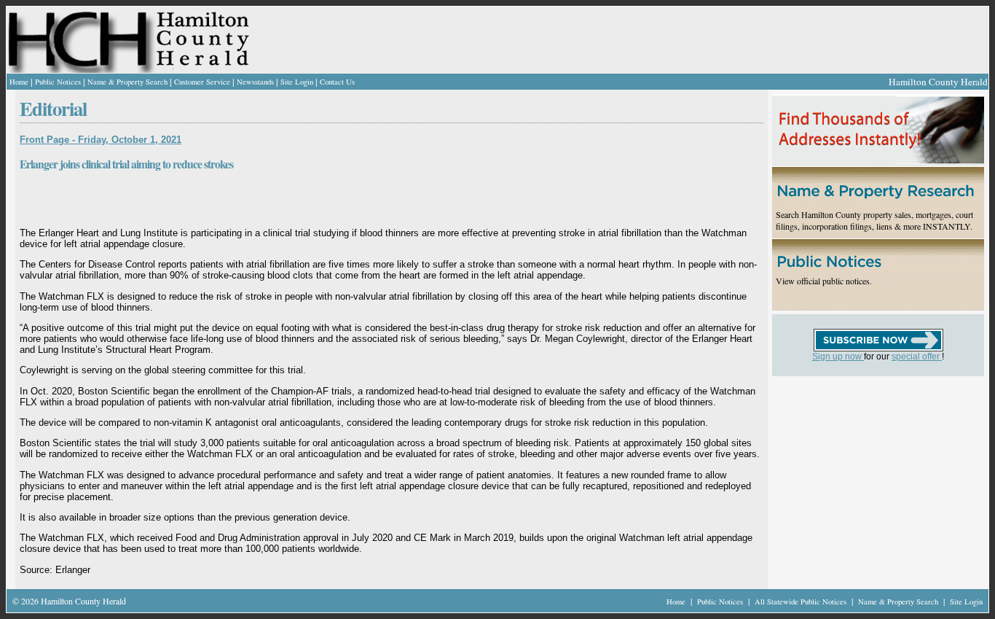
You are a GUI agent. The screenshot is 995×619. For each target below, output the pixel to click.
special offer (917, 356)
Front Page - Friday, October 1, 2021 (100, 139)
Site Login (296, 82)
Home (18, 82)
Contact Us (337, 82)
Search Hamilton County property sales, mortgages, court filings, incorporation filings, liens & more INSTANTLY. (874, 220)
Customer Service (202, 82)
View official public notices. (824, 281)
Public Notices (58, 82)
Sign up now (838, 356)
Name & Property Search (127, 82)
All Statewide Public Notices (802, 601)
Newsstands (255, 82)
